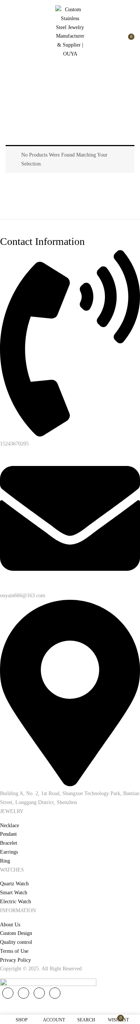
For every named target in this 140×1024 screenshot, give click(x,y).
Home (42, 103)
